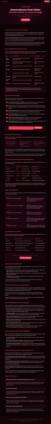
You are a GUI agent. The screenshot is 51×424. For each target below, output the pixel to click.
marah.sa (30, 421)
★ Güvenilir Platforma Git (25, 257)
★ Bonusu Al (47, 1)
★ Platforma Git (25, 19)
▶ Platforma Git (38, 127)
